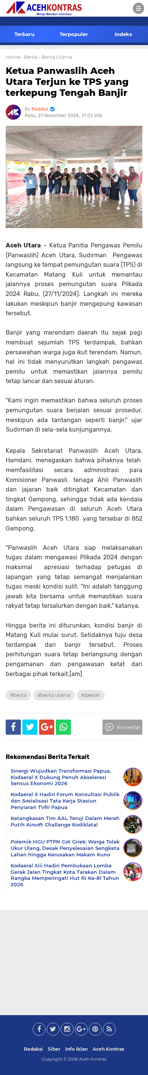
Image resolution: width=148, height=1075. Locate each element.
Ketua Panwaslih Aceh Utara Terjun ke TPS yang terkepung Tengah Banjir (67, 81)
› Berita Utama (55, 57)
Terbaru (24, 34)
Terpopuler (74, 34)
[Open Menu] (138, 8)
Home (13, 57)
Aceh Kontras (108, 1049)
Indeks (123, 34)
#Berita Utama (54, 695)
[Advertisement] (74, 961)
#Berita (18, 695)
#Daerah (90, 695)
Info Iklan (76, 1049)
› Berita (29, 57)
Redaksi (33, 1049)
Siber (54, 1049)
